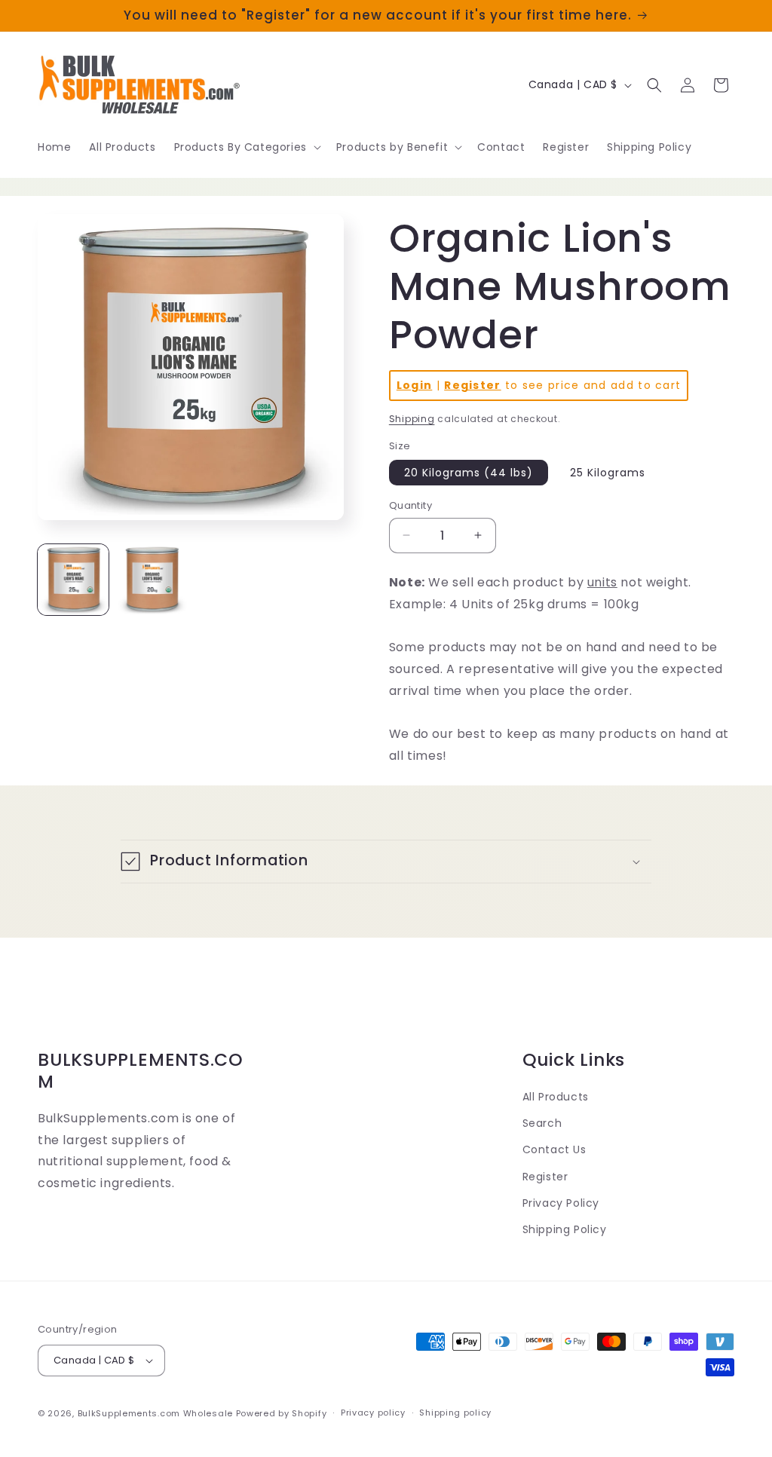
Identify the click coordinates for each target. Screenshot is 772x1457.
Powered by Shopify (281, 1413)
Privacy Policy (560, 1203)
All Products (555, 1096)
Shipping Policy (564, 1229)
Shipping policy (455, 1412)
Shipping (412, 418)
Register (472, 385)
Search (542, 1123)
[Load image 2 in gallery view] (151, 579)
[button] (246, 147)
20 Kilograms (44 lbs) (468, 472)
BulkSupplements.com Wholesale (155, 1413)
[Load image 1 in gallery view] (73, 579)
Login (415, 385)
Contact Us (554, 1149)
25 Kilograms (607, 472)
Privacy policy (373, 1412)
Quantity (410, 505)
